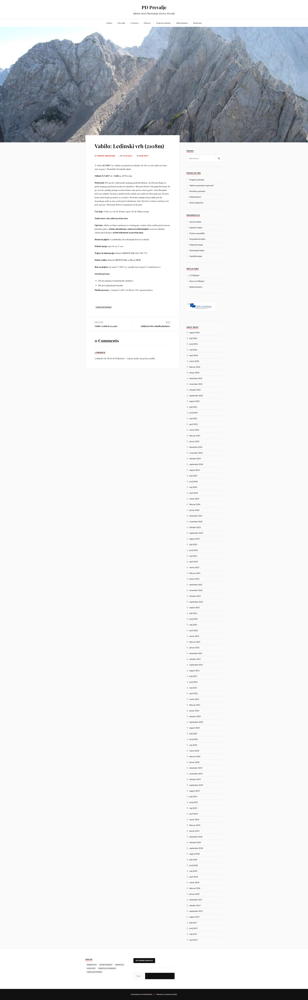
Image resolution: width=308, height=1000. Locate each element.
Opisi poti (143, 156)
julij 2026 (193, 338)
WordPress (147, 994)
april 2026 (193, 355)
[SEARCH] (219, 158)
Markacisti (197, 23)
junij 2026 (193, 344)
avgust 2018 (194, 854)
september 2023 (196, 533)
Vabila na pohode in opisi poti (201, 185)
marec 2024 (194, 498)
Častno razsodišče (197, 233)
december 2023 (195, 516)
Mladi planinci (182, 23)
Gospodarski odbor (197, 239)
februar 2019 (194, 825)
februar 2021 (194, 705)
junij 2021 (193, 682)
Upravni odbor (195, 222)
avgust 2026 (194, 332)
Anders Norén (170, 994)
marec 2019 (194, 819)
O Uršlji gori (194, 275)
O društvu (134, 23)
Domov (109, 23)
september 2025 (196, 395)
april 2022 (193, 630)
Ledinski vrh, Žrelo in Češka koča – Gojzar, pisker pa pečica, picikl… (125, 358)
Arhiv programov (196, 202)
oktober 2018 (195, 842)
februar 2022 (194, 642)
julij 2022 (193, 613)
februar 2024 (194, 504)
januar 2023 (194, 579)
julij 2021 (193, 676)
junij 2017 (193, 928)
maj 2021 (193, 688)
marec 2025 (194, 430)
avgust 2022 (194, 607)
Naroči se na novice (160, 976)
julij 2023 (193, 544)
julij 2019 (193, 796)
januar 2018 (194, 894)
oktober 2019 (195, 779)
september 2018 (196, 848)
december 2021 (195, 653)
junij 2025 (193, 412)
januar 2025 (194, 441)
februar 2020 (194, 756)
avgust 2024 (194, 470)
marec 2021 (194, 699)
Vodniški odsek (195, 256)
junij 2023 (193, 550)
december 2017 (195, 899)
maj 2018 (193, 871)
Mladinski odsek (196, 245)
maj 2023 (193, 556)
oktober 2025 (195, 390)
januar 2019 (194, 831)
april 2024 (193, 493)
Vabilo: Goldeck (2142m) (106, 326)
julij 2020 (193, 733)
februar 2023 (194, 573)
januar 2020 (194, 762)
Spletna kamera (195, 287)
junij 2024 (193, 481)
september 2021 (196, 665)
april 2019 (193, 814)
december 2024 (195, 447)
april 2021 (193, 693)
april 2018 (193, 877)
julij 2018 (193, 859)
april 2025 (193, 424)
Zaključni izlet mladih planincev (155, 326)
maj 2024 (193, 487)
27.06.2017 (127, 156)
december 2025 (195, 378)
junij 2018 (193, 865)
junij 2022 (193, 619)
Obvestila (121, 23)
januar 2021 (194, 710)
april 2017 (193, 940)
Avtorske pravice (144, 960)
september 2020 (196, 722)
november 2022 (195, 590)
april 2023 (193, 561)
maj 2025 (193, 418)
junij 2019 (193, 802)
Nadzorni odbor (195, 227)
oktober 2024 (195, 458)
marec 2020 (194, 750)
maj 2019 (193, 808)
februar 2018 (194, 888)
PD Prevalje (154, 7)
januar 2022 (194, 647)
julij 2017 (193, 922)
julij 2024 (193, 475)
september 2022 (196, 602)
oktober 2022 (195, 596)
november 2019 (195, 773)
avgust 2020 (194, 728)
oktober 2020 (195, 716)
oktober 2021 (195, 659)
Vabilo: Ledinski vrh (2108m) (129, 145)
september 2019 (196, 785)
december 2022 (195, 584)
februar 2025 (194, 435)
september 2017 (196, 911)
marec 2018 (194, 882)
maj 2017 (193, 934)
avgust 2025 (194, 401)
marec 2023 (194, 567)
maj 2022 (193, 624)
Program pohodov (163, 23)
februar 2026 (194, 367)
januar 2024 (194, 510)
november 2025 (195, 384)
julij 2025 (193, 407)
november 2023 (195, 521)
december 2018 (195, 836)
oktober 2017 (195, 905)
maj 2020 (193, 745)
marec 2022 (194, 636)
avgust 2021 (194, 670)
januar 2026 (194, 372)
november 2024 (195, 453)
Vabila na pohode (103, 307)
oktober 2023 (195, 527)
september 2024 (196, 464)
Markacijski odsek (196, 250)
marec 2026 (194, 361)
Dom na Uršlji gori (196, 281)
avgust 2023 (194, 539)
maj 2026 (193, 349)
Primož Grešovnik (106, 156)
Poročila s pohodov (197, 191)
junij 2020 (193, 739)
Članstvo (147, 23)
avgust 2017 (194, 917)
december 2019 (195, 768)
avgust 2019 (194, 791)
